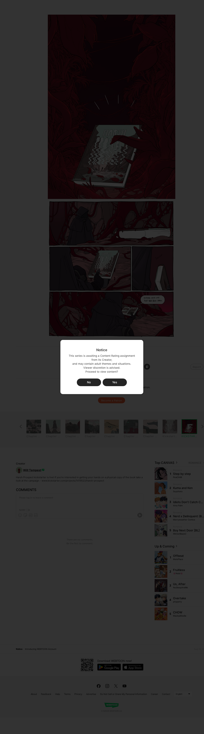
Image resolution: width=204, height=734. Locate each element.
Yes (114, 382)
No (89, 382)
